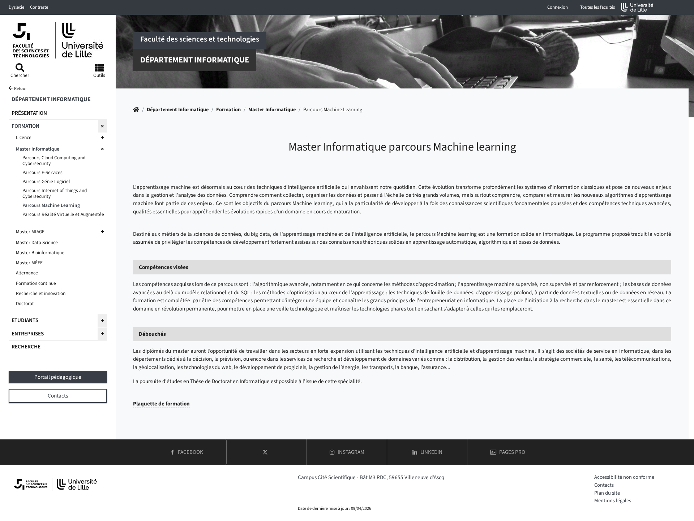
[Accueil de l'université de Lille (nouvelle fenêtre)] (637, 7)
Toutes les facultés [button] (597, 7)
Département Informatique (178, 109)
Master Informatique (272, 109)
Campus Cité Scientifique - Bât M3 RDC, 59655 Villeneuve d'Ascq (371, 477)
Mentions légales (612, 500)
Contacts (604, 485)
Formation (228, 109)
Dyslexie (16, 7)
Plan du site (607, 493)
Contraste (39, 7)
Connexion (557, 7)
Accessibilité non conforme (624, 477)
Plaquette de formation (161, 404)
